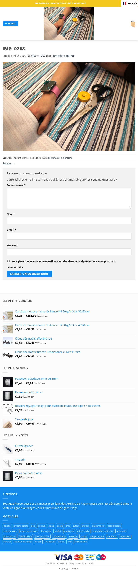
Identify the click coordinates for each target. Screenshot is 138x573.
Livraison (81, 563)
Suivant (9, 163)
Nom (11, 214)
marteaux (69, 531)
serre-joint (125, 536)
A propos (49, 563)
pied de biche (25, 536)
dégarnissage (114, 525)
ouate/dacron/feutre (103, 531)
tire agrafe (50, 541)
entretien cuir (10, 531)
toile (69, 541)
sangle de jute (97, 536)
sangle (83, 536)
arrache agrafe (21, 525)
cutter (76, 525)
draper (85, 525)
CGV (91, 563)
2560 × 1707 (37, 56)
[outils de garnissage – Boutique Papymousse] (69, 23)
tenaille (7, 541)
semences (112, 536)
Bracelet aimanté (64, 56)
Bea (33, 525)
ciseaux (41, 525)
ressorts (73, 536)
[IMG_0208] (69, 106)
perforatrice (9, 536)
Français (131, 3)
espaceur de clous (29, 531)
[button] (10, 23)
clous (51, 525)
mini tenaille (83, 531)
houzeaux (46, 531)
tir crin (38, 541)
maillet (57, 531)
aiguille (7, 525)
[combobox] (129, 3)
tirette (61, 541)
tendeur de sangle (23, 541)
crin (68, 525)
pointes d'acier (42, 536)
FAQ (72, 563)
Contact (62, 563)
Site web (12, 245)
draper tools (98, 525)
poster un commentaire (60, 157)
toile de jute (81, 541)
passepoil (121, 531)
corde (60, 525)
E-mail (11, 229)
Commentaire (16, 185)
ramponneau (59, 536)
